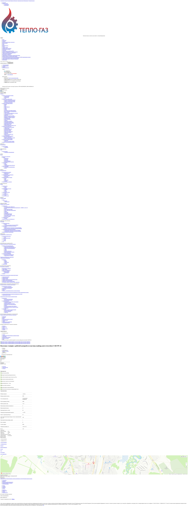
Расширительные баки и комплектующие (11, 307)
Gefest (5, 190)
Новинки (3, 489)
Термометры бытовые (6, 322)
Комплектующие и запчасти (7, 181)
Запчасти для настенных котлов (9, 100)
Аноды (5, 250)
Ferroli (5, 178)
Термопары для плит (7, 132)
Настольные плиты (5, 195)
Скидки (3, 491)
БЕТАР (5, 208)
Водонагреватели (5, 45)
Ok (43, 505)
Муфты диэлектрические (8, 287)
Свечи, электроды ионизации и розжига (11, 113)
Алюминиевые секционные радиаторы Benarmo (12, 230)
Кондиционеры (4, 43)
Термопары (6, 114)
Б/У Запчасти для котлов (8, 102)
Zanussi (5, 109)
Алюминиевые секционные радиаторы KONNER (12, 231)
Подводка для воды (7, 311)
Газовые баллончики (5, 276)
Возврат (3, 488)
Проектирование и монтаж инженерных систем (15, 478)
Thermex (5, 164)
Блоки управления (7, 119)
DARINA (5, 189)
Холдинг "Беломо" (7, 216)
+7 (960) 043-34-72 (3, 444)
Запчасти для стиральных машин (7, 95)
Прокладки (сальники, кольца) (7, 319)
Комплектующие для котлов (9, 161)
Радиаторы (4, 50)
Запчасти (3, 41)
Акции (3, 327)
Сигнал (5, 211)
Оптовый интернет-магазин (27, 478)
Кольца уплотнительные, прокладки (8, 42)
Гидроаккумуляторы (7, 302)
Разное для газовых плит (8, 131)
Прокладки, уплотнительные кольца (8, 281)
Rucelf (5, 260)
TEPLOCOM (6, 262)
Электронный (4, 264)
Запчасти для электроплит (6, 253)
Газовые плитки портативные (7, 280)
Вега (5, 237)
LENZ (5, 107)
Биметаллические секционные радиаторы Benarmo (12, 227)
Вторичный (4, 40)
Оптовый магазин (31, 0)
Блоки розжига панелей (8, 138)
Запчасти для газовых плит (6, 126)
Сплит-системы (5, 146)
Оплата (6, 0)
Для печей (4, 239)
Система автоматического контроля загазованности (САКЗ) (12, 294)
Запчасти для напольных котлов (9, 101)
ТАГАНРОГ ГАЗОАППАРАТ (9, 152)
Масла (3, 318)
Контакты (15, 0)
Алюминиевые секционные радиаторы (8, 229)
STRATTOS (6, 180)
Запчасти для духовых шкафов (7, 139)
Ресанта (5, 263)
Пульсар (5, 218)
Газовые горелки (5, 278)
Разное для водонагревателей (9, 246)
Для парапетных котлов (6, 238)
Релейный (4, 259)
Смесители (6, 312)
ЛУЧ (3, 241)
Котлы (3, 44)
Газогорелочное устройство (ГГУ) (6, 234)
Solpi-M (5, 261)
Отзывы (3, 329)
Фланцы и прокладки (7, 251)
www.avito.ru (2, 452)
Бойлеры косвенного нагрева (7, 177)
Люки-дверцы (4, 269)
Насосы (5, 305)
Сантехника (4, 308)
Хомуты (3, 273)
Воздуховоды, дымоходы (6, 54)
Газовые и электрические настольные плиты (9, 279)
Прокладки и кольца (7, 130)
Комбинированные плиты (6, 188)
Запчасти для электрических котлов (8, 142)
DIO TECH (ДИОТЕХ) (8, 213)
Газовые (3, 157)
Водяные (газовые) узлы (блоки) (9, 116)
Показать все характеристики (7, 354)
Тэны (5, 98)
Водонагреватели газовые (6, 172)
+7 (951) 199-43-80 (3, 442)
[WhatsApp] (4, 356)
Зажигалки (4, 316)
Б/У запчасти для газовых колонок (10, 110)
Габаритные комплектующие (9, 127)
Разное (3, 289)
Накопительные (7, 175)
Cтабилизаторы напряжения (7, 53)
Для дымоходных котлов (6, 236)
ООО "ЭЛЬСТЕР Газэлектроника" (10, 210)
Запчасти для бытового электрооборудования (10, 51)
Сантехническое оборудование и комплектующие (8, 296)
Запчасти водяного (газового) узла (10, 125)
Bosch (5, 106)
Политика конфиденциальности (7, 482)
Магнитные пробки (7, 129)
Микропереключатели (8, 123)
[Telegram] (5, 356)
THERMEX (6, 147)
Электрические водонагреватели (7, 174)
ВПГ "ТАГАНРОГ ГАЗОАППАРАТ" (10, 111)
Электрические (4, 162)
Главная (3, 334)
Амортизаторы (6, 96)
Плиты (3, 46)
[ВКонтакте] (0, 356)
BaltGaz (5, 104)
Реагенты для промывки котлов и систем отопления (11, 290)
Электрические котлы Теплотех (9, 165)
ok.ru (1, 450)
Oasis (5, 163)
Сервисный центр (21, 0)
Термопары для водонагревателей (10, 247)
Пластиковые (6, 272)
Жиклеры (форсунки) (7, 136)
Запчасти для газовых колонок (7, 103)
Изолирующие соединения (6, 286)
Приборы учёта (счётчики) (6, 48)
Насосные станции (5, 338)
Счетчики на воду (5, 217)
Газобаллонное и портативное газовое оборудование (11, 55)
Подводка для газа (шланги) (7, 288)
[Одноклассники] (1, 356)
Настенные (6, 159)
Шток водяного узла (7, 124)
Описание (4, 366)
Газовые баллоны (5, 277)
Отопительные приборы (6, 49)
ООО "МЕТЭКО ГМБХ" (8, 209)
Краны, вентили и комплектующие (10, 309)
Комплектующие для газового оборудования (9, 56)
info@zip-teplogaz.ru (3, 447)
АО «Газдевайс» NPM (8, 214)
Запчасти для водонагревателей (7, 245)
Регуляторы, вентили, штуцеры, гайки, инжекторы (10, 282)
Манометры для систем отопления (10, 304)
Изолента (3, 317)
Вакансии (12, 0)
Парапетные (6, 158)
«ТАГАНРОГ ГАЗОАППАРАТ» (9, 167)
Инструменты (4, 59)
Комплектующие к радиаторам (9, 303)
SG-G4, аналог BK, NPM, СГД (9, 206)
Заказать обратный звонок (4, 88)
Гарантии (4, 487)
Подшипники (6, 97)
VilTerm (5, 108)
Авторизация (6, 4)
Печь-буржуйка (4, 151)
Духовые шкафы (5, 47)
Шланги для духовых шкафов (9, 141)
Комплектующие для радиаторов (7, 232)
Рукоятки (5, 120)
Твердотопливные (5, 166)
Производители (5, 328)
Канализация (4, 298)
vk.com (1, 449)
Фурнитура (6, 133)
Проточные (6, 176)
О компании (2, 0)
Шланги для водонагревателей (9, 248)
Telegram (1, 445)
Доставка (8, 0)
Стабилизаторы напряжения (7, 321)
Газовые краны (6, 128)
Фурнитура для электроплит (9, 254)
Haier (5, 179)
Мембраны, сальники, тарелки (9, 117)
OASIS (5, 224)
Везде (3, 39)
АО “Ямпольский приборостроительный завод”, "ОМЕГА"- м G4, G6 (16, 207)
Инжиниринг (26, 0)
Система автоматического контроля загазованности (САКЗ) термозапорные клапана (16, 57)
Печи (1, 149)
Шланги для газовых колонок (9, 115)
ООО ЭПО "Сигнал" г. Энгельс (9, 215)
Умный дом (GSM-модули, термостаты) (9, 52)
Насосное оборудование (8, 310)
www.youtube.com (3, 454)
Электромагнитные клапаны (9, 122)
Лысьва (5, 187)
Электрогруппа (6, 135)
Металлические (6, 271)
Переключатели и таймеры (8, 255)
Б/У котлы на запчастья (6, 156)
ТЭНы (5, 249)
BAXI (5, 105)
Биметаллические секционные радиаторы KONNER (13, 228)
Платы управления (7, 252)
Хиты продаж (4, 490)
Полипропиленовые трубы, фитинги (10, 306)
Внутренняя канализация (8, 299)
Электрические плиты (6, 192)
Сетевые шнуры (5, 320)
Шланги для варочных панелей (9, 137)
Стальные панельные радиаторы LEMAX (11, 225)
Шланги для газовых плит (8, 134)
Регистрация (6, 5)
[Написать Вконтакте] (1, 91)
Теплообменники (7, 118)
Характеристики (5, 367)
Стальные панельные (5, 223)
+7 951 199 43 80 (10, 74)
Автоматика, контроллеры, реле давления (11, 301)
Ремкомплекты (6, 112)
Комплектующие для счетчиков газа (8, 219)
